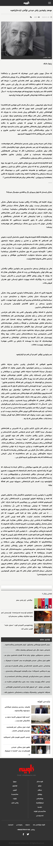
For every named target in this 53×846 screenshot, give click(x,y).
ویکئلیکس (39, 798)
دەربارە (27, 825)
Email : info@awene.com (26, 775)
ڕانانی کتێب (14, 803)
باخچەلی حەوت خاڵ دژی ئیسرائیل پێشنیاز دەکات (33, 650)
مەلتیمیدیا (14, 794)
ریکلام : (26, 829)
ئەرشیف (10, 825)
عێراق (40, 786)
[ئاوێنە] (26, 769)
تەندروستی (39, 815)
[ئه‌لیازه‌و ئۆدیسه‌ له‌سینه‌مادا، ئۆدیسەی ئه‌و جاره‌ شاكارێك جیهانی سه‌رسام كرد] (43, 616)
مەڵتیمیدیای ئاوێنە (40, 811)
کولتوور (14, 786)
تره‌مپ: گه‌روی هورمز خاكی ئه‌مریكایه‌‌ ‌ (16, 737)
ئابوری (15, 790)
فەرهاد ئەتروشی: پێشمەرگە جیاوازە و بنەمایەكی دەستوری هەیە (26, 692)
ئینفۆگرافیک (40, 803)
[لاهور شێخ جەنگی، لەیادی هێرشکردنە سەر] (40, 749)
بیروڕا (14, 781)
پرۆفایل (40, 794)
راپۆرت (15, 798)
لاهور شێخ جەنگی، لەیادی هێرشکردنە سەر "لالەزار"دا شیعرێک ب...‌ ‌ (17, 751)
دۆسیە (40, 807)
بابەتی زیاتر (47, 593)
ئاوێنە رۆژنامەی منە (39, 825)
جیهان (40, 790)
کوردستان (40, 781)
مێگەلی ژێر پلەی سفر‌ (24, 600)
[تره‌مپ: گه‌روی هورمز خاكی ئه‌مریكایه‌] (40, 739)
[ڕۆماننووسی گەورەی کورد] (43, 628)
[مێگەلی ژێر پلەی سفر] (43, 603)
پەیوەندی (19, 825)
